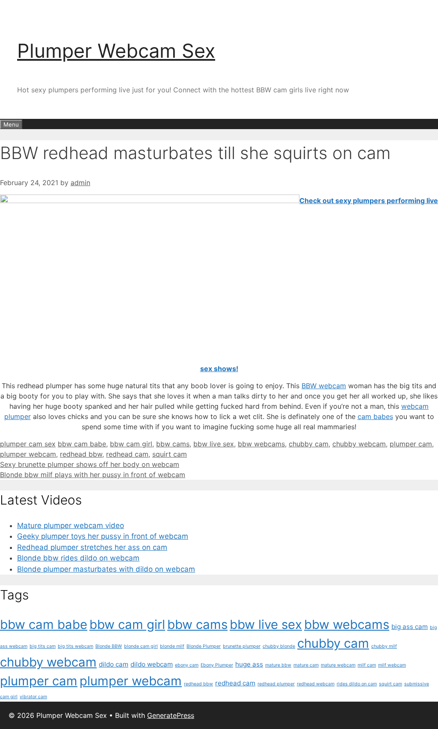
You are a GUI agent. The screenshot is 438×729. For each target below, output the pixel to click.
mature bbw (278, 665)
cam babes (375, 416)
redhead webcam (315, 684)
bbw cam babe (82, 444)
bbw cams (172, 444)
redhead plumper (276, 684)
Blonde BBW (108, 646)
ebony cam (186, 665)
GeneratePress (170, 715)
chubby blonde (279, 646)
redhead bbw (81, 454)
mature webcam (338, 665)
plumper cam (411, 444)
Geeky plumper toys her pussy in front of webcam (102, 536)
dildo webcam (151, 664)
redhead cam (127, 454)
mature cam (306, 665)
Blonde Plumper (203, 646)
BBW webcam (324, 385)
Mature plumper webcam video (70, 525)
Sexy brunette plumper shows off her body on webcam (89, 464)
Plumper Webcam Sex (116, 50)
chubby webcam (359, 444)
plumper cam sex (28, 444)
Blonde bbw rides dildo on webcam (78, 558)
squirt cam (169, 454)
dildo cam (113, 664)
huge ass (249, 664)
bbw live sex (213, 444)
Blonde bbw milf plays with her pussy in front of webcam (92, 474)
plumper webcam (28, 454)
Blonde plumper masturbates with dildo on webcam (106, 569)
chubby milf (384, 646)
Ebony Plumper (217, 665)
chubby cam (308, 444)
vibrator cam (33, 696)
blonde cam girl (141, 646)
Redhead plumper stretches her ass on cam (92, 547)
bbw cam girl (131, 444)
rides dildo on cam (357, 684)
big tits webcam (75, 646)
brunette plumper (241, 646)
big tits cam (43, 646)
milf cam (367, 665)
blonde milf (172, 646)
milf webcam (392, 665)
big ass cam (409, 627)
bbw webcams (261, 444)
